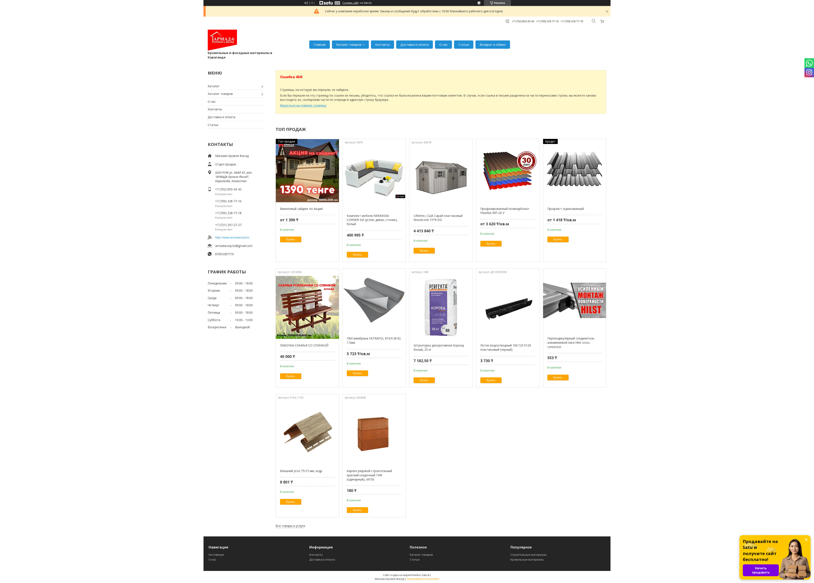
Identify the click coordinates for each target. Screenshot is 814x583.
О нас (443, 44)
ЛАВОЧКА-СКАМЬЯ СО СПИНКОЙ (304, 345)
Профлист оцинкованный (565, 209)
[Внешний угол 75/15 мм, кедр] (307, 433)
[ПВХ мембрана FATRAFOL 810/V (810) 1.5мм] (374, 300)
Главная (320, 44)
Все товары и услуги (290, 526)
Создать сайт (350, 2)
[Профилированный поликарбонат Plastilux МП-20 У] (507, 170)
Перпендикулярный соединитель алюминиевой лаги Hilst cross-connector (570, 342)
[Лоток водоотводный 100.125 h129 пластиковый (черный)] (507, 307)
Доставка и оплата (414, 44)
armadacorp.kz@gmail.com (233, 246)
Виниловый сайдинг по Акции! (301, 209)
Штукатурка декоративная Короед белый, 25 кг (439, 347)
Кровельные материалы (527, 559)
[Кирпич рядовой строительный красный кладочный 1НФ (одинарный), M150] (374, 433)
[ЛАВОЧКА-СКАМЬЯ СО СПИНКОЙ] (307, 307)
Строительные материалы (528, 555)
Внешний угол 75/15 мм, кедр (301, 471)
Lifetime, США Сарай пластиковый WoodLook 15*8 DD (438, 218)
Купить (290, 239)
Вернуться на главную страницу (303, 105)
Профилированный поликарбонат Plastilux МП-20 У (504, 211)
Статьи (463, 44)
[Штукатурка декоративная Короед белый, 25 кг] (440, 307)
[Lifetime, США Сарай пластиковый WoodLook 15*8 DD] (440, 177)
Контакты (382, 44)
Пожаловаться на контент (423, 579)
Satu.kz (426, 575)
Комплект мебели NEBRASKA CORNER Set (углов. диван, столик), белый (372, 220)
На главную (216, 555)
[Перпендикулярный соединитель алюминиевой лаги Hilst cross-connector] (574, 300)
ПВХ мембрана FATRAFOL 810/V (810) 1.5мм (374, 340)
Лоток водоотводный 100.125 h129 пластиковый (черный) (505, 347)
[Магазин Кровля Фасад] (222, 40)
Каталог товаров (348, 44)
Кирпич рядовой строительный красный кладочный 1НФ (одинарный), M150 (369, 475)
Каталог (214, 86)
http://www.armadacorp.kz (232, 237)
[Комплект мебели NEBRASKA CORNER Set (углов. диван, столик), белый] (374, 177)
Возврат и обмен (493, 44)
